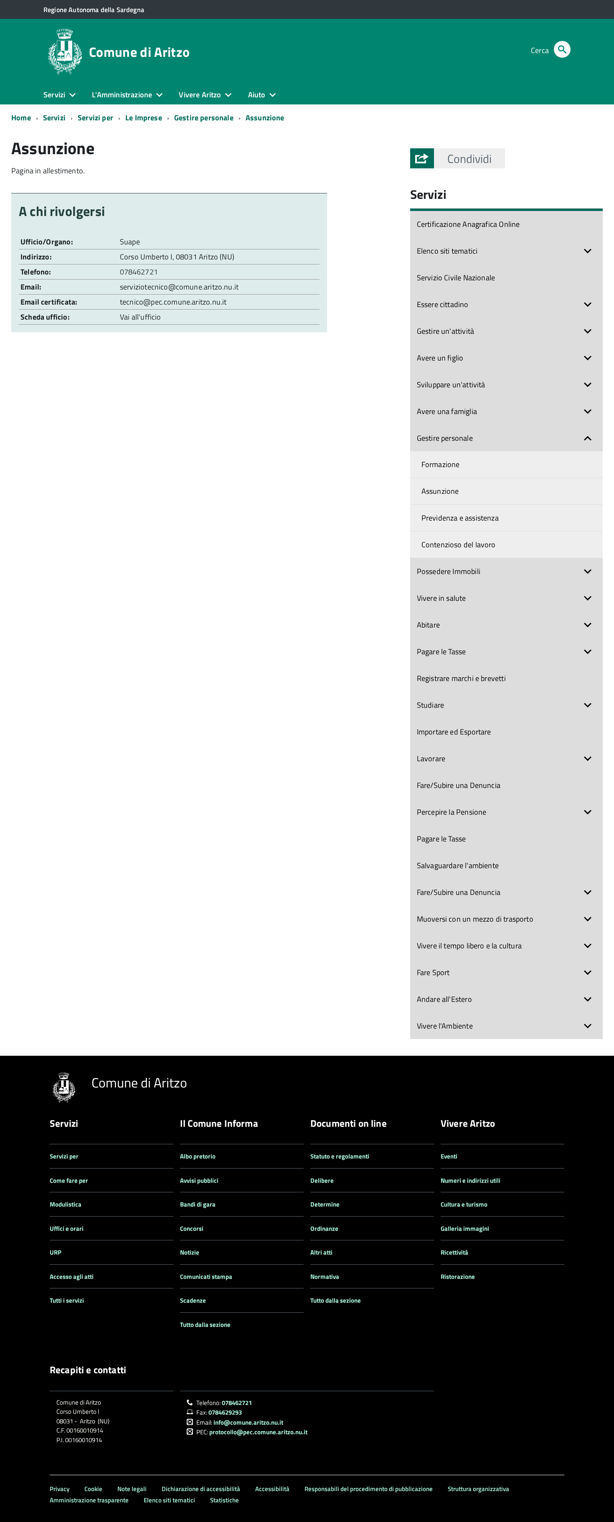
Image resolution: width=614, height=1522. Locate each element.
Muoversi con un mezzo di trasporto (475, 919)
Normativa (324, 1276)
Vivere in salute (441, 598)
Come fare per (69, 1180)
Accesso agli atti (72, 1276)
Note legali (132, 1489)
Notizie (189, 1252)
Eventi (449, 1156)
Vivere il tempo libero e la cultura (469, 945)
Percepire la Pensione (452, 812)
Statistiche (224, 1500)
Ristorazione (458, 1276)
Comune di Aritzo (139, 51)
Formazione (440, 464)
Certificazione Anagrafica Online (468, 224)
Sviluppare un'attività (451, 384)
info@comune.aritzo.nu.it (248, 1422)
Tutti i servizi (67, 1300)
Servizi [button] (54, 94)
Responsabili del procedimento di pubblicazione (368, 1489)
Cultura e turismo (464, 1204)
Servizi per (95, 117)
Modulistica (65, 1204)
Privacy (59, 1489)
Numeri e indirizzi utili (470, 1180)
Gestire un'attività (445, 331)
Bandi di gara (198, 1204)
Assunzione (265, 117)
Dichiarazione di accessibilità (201, 1489)
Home (21, 117)
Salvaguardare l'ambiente (458, 865)
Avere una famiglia (447, 411)
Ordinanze (324, 1228)
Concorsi (191, 1228)
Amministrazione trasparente (89, 1500)
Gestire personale (203, 117)
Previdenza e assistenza (460, 517)
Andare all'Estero (444, 999)
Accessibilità (272, 1489)
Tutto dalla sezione (205, 1324)
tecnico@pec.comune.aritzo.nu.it (173, 301)
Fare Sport (433, 972)
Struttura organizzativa (478, 1489)
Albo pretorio (198, 1156)
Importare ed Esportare (454, 731)
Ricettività (454, 1252)
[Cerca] (562, 50)
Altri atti (321, 1252)
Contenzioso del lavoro (458, 544)
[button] (469, 158)
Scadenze (193, 1300)
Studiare (430, 705)
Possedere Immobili (448, 571)
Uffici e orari (67, 1228)
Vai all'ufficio (140, 317)
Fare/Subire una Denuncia (458, 785)
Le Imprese (143, 117)
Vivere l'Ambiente (445, 1026)
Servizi (54, 117)
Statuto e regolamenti (339, 1156)
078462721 (140, 271)
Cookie (93, 1489)
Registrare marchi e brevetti (461, 678)
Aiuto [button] (257, 94)
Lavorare (431, 758)
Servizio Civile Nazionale (456, 277)
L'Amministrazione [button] (122, 94)
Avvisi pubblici (199, 1180)
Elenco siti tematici (447, 251)
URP (55, 1252)
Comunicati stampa (206, 1276)
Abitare (428, 624)
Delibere (322, 1180)
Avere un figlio (440, 357)
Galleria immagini (465, 1228)
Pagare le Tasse (441, 651)
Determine (325, 1204)
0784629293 (225, 1412)
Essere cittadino (443, 304)
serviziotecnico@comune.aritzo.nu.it (179, 286)
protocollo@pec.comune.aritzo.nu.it (258, 1432)
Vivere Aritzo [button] (200, 94)
